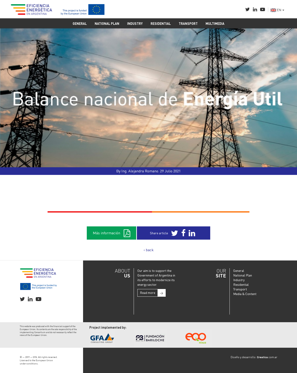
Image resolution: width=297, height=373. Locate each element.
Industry (239, 280)
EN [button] (279, 10)
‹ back (149, 249)
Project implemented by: (107, 327)
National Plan (242, 275)
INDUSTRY (135, 23)
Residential (241, 284)
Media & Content (244, 294)
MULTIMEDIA (215, 23)
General (238, 270)
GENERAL (80, 23)
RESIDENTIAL (161, 23)
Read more (151, 292)
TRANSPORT (188, 23)
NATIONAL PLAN (107, 23)
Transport (240, 289)
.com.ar (267, 357)
